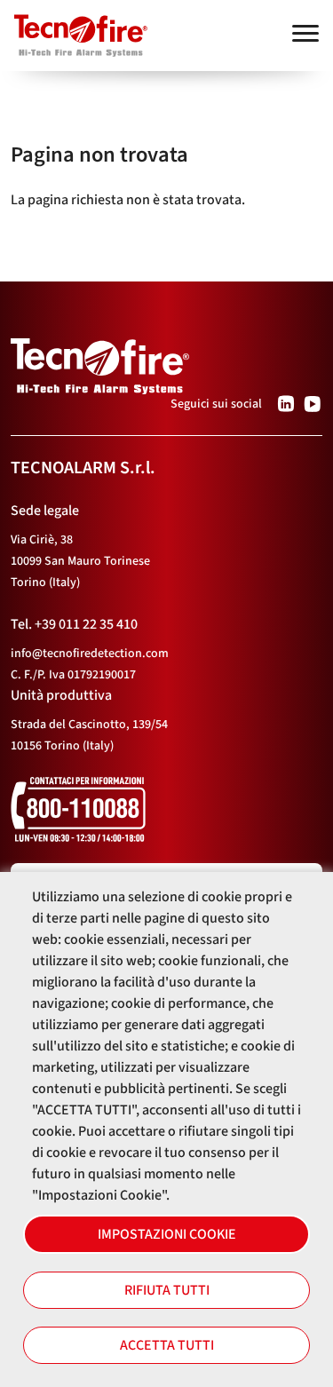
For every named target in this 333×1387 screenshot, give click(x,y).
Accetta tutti (167, 1345)
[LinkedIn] (286, 404)
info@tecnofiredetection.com (90, 653)
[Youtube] (312, 404)
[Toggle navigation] (305, 33)
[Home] (73, 27)
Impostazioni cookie (167, 1234)
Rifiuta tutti (167, 1290)
